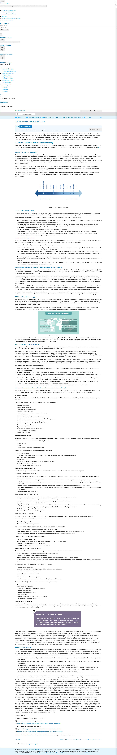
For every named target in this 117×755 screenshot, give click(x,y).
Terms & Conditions (51, 752)
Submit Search (4, 29)
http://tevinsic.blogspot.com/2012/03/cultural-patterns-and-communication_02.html (39, 729)
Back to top (17, 739)
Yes (32, 744)
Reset (2, 39)
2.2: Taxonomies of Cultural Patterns (23, 735)
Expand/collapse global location (101, 117)
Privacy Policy (42, 752)
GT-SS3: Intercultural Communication (72, 117)
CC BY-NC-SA (42, 735)
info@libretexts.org (88, 752)
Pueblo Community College (51, 117)
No (37, 744)
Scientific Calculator (8, 78)
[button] (5, 89)
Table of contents (96, 129)
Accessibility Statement (61, 752)
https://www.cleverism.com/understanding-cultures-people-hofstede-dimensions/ (38, 723)
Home (22, 117)
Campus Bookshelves (33, 117)
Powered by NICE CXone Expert (36, 749)
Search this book (4, 25)
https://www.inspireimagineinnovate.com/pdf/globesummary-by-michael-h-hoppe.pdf (40, 731)
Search (17, 114)
